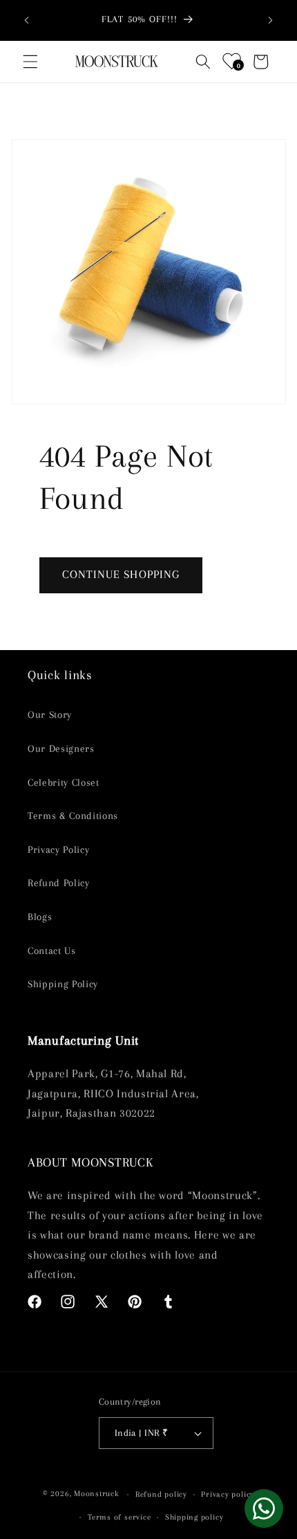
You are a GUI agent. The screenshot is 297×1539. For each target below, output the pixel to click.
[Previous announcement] (27, 20)
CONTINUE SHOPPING (121, 574)
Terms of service (119, 1517)
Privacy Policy (58, 850)
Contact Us (52, 951)
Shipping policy (194, 1517)
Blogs (40, 917)
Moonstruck (96, 1494)
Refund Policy (59, 883)
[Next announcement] (271, 20)
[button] (30, 61)
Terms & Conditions (73, 816)
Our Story (50, 715)
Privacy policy (227, 1494)
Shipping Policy (63, 984)
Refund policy (161, 1494)
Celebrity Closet (63, 783)
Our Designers (61, 749)
